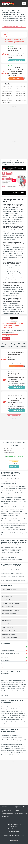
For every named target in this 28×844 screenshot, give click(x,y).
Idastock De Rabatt (7, 624)
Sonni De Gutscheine (20, 95)
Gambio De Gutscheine (7, 86)
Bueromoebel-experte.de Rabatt (10, 593)
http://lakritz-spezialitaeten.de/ (14, 456)
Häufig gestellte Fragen (6, 34)
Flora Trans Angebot (7, 607)
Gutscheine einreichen (14, 829)
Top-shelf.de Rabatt (6, 93)
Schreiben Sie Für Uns (20, 807)
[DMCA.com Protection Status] (14, 840)
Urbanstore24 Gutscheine (9, 613)
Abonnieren (6, 338)
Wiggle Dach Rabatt (7, 596)
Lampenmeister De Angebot (9, 88)
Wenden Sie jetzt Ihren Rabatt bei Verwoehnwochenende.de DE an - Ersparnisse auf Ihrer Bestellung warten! (16, 377)
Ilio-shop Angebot (6, 102)
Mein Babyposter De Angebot (9, 95)
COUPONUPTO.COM (17, 835)
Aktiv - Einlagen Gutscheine (9, 637)
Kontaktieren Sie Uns (6, 810)
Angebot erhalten (17, 60)
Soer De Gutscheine (7, 600)
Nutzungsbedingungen (21, 813)
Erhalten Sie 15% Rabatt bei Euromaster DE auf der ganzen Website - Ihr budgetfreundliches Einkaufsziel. (16, 355)
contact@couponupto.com (14, 824)
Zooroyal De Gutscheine (8, 617)
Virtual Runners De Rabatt (9, 589)
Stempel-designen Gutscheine (9, 98)
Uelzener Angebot (7, 620)
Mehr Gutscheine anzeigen (14, 415)
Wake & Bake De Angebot (8, 100)
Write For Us (14, 826)
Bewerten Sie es (14, 466)
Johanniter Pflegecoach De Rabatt (11, 603)
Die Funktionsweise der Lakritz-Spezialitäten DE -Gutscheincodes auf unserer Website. (14, 41)
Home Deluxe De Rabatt (8, 631)
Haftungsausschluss (7, 813)
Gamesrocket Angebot (21, 100)
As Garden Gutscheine (21, 91)
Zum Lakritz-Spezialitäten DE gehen (14, 26)
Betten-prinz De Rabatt (21, 88)
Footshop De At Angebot (8, 634)
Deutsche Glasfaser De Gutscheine (11, 610)
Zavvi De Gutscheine (7, 627)
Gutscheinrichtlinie (15, 33)
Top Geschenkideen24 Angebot (9, 91)
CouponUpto (5, 816)
